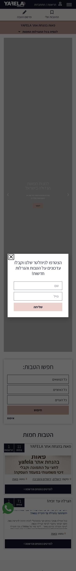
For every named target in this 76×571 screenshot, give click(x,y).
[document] (38, 285)
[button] (11, 256)
